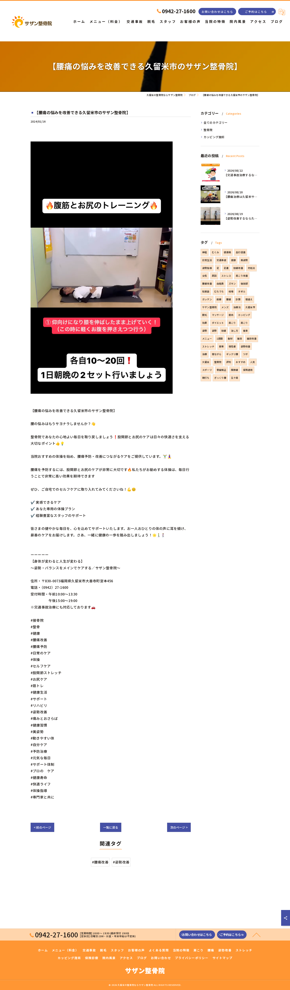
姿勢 (204, 330)
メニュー (207, 338)
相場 (231, 291)
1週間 (220, 338)
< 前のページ (42, 827)
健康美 (227, 252)
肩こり (232, 322)
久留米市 (250, 307)
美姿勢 (244, 260)
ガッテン (207, 299)
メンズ (225, 307)
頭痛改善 (238, 268)
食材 (230, 338)
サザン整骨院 (209, 307)
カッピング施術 (214, 137)
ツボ (245, 354)
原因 (214, 275)
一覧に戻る (110, 827)
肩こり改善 (242, 275)
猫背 (239, 338)
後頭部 (244, 283)
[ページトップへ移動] (256, 935)
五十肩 (234, 377)
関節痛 (234, 369)
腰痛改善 (207, 283)
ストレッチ (208, 346)
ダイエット (218, 322)
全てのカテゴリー (216, 122)
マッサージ (218, 314)
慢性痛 (232, 346)
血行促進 (240, 252)
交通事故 (221, 260)
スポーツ (207, 369)
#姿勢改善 (121, 862)
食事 (245, 330)
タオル (241, 291)
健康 (233, 260)
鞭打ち (206, 377)
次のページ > (179, 827)
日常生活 (207, 260)
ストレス (226, 275)
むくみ (215, 252)
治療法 (237, 307)
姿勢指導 (207, 268)
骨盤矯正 (221, 369)
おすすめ (240, 362)
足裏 (226, 268)
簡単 (221, 346)
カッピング (244, 314)
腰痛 (228, 299)
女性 (204, 275)
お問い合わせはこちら (217, 12)
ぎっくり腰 (220, 377)
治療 (204, 354)
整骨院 (208, 130)
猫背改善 (251, 338)
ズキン (232, 283)
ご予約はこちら (256, 12)
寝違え (249, 299)
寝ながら (217, 354)
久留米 (206, 362)
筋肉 (231, 314)
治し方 (234, 330)
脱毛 (204, 314)
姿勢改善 (245, 346)
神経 (204, 252)
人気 (252, 362)
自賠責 (220, 283)
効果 (204, 322)
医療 (219, 299)
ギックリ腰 (232, 354)
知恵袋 (206, 291)
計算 (238, 299)
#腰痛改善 (100, 862)
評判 (228, 362)
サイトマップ (222, 958)
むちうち (219, 291)
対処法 (251, 268)
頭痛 (223, 330)
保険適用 (248, 369)
